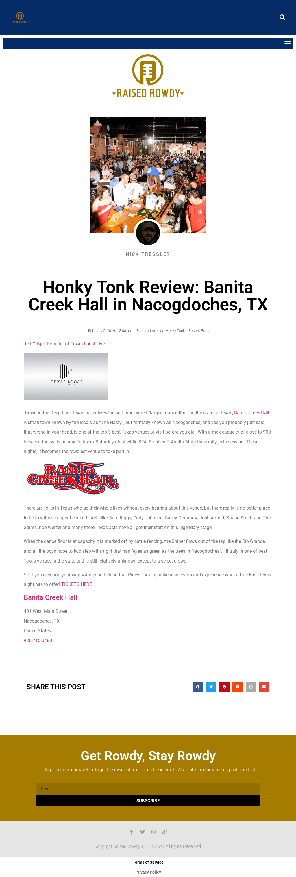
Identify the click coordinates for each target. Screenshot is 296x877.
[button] (282, 17)
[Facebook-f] (131, 832)
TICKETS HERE (76, 584)
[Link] (164, 832)
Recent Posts (199, 330)
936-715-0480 (38, 640)
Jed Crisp (33, 344)
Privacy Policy (148, 872)
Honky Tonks (176, 330)
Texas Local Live (88, 344)
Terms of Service (148, 862)
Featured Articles (150, 330)
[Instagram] (153, 832)
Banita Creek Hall (251, 412)
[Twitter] (142, 832)
